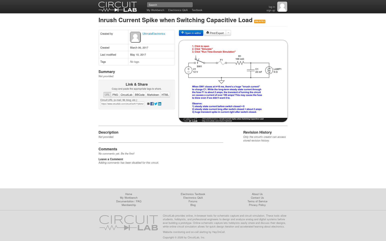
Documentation (125, 201)
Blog (193, 205)
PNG (115, 95)
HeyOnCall (218, 232)
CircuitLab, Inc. (196, 237)
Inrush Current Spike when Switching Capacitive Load (176, 19)
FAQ (138, 201)
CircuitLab (126, 95)
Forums (193, 201)
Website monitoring (174, 232)
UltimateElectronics (154, 33)
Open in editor (192, 33)
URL (107, 95)
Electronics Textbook (193, 194)
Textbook (197, 10)
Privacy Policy (257, 205)
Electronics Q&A (178, 10)
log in (272, 7)
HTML (165, 95)
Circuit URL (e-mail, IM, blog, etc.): (119, 100)
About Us (257, 194)
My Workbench (155, 10)
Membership (129, 205)
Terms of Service (257, 201)
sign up (271, 10)
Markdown (153, 95)
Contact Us (257, 197)
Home (128, 194)
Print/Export (216, 33)
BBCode (140, 95)
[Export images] (228, 33)
